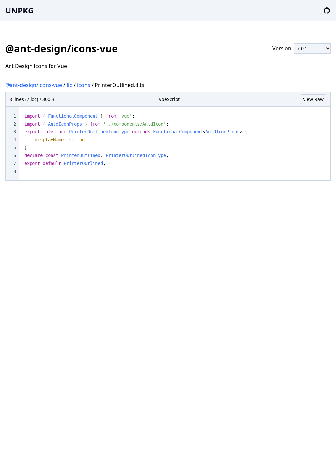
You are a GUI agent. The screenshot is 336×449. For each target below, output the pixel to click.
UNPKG (19, 10)
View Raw (313, 99)
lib (70, 85)
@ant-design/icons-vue (33, 85)
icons (83, 85)
